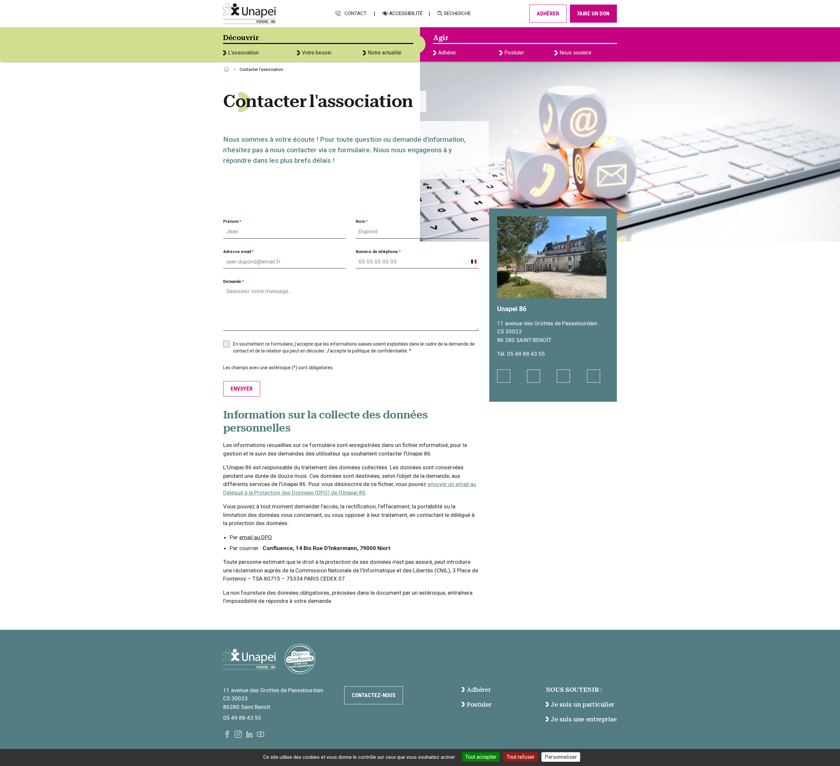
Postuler (514, 53)
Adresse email (238, 251)
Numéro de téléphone (378, 251)
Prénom (232, 221)
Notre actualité (384, 53)
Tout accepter (480, 757)
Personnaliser (561, 757)
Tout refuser (521, 757)
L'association (243, 53)
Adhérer (548, 13)
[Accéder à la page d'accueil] (226, 69)
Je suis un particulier (582, 704)
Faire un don (593, 13)
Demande (233, 281)
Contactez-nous (373, 695)
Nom (362, 221)
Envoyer (242, 388)
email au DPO (255, 537)
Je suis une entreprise (584, 719)
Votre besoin (316, 53)
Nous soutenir (575, 53)
